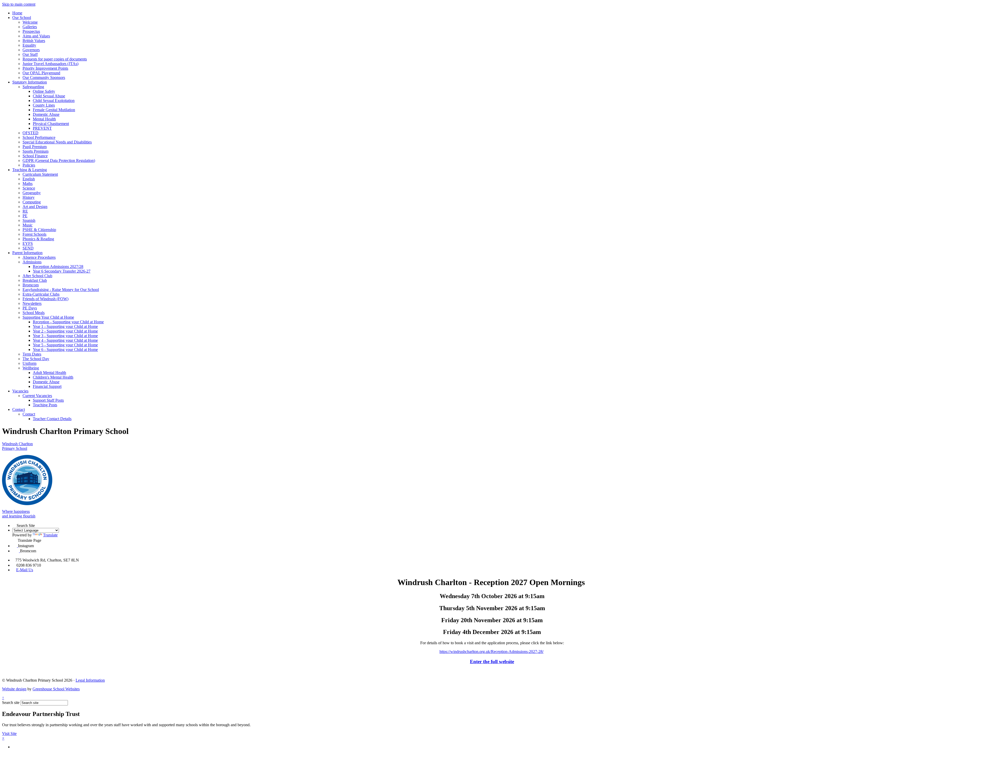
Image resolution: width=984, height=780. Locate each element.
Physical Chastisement (51, 123)
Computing (32, 202)
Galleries (30, 27)
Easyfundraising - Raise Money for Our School (61, 289)
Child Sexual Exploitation (54, 100)
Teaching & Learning (29, 170)
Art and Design (35, 206)
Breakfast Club (35, 280)
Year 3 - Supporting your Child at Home (65, 336)
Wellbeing (31, 368)
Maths (28, 183)
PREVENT (42, 128)
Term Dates (32, 354)
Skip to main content (18, 4)
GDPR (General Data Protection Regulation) (59, 160)
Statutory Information (29, 82)
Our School (21, 17)
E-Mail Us (24, 570)
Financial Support (47, 386)
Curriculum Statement (40, 174)
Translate (50, 535)
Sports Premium (35, 151)
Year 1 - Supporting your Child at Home (65, 326)
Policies (29, 165)
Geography (32, 193)
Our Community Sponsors (44, 77)
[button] (14, 525)
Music (28, 225)
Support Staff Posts (48, 400)
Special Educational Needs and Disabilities (57, 142)
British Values (34, 40)
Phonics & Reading (38, 239)
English (29, 179)
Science (29, 188)
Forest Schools (34, 234)
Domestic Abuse (46, 114)
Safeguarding (33, 87)
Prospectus (31, 31)
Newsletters (32, 303)
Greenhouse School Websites (56, 689)
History (29, 197)
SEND (28, 248)
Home (17, 13)
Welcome (30, 22)
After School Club (37, 276)
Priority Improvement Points (45, 68)
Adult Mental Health (49, 372)
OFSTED (30, 133)
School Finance (35, 156)
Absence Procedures (39, 257)
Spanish (29, 220)
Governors (31, 50)
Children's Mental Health (53, 377)
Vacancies (20, 391)
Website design (14, 689)
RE (25, 211)
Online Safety (44, 91)
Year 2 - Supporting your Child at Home (65, 331)
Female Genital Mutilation (54, 110)
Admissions (32, 262)
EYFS (28, 243)
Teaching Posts (45, 405)
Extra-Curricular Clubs (41, 294)
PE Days (30, 308)
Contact (18, 409)
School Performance (39, 137)
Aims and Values (36, 36)
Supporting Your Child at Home (48, 317)
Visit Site (9, 733)
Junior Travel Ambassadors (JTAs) (50, 63)
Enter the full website (492, 661)
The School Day (36, 359)
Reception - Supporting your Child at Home (68, 322)
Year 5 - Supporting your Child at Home (65, 345)
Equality (29, 45)
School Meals (34, 312)
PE (25, 216)
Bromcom (31, 285)
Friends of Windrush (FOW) (45, 299)
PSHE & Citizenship (39, 229)
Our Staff (30, 54)
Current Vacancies (37, 395)
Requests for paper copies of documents (55, 59)
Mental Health (44, 119)
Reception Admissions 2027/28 (58, 266)
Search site (10, 702)
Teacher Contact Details (52, 419)
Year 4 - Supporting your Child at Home (65, 340)
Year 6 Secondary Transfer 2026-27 (61, 271)
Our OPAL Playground (41, 73)
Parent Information (27, 253)
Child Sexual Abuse (49, 96)
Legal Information (90, 680)
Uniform (29, 363)
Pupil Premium (35, 146)
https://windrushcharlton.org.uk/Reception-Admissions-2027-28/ (491, 651)
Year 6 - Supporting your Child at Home (65, 349)
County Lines (44, 105)
